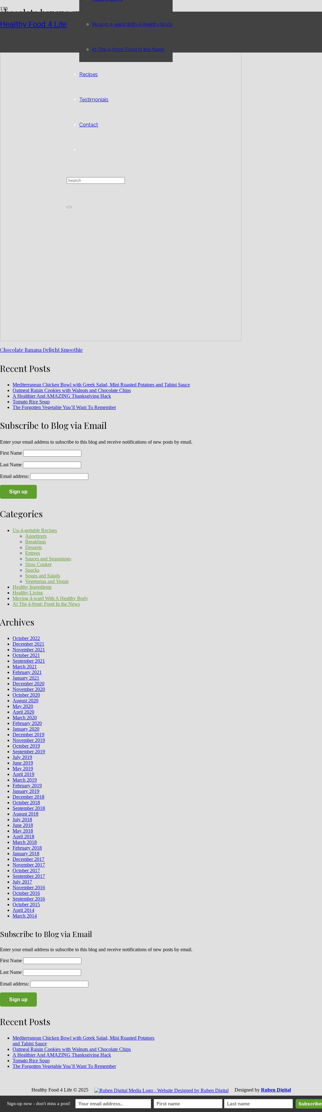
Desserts (33, 547)
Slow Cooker (38, 564)
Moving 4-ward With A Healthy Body (50, 598)
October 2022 (26, 638)
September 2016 (29, 898)
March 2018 (25, 842)
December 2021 (28, 644)
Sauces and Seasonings (48, 558)
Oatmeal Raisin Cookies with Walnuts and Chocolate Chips (72, 390)
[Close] (69, 207)
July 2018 (22, 819)
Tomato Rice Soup (31, 401)
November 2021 (29, 649)
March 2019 (25, 780)
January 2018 (26, 853)
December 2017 (28, 859)
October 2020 (26, 695)
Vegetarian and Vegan (47, 581)
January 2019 (26, 791)
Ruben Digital (276, 1089)
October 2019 (26, 746)
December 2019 (28, 734)
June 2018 (23, 825)
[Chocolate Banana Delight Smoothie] (121, 339)
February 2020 (27, 723)
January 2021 (26, 678)
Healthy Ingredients (32, 587)
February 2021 (27, 672)
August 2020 (25, 700)
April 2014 (23, 910)
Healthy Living (28, 592)
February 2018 (27, 848)
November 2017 (29, 865)
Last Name (11, 464)
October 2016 (26, 893)
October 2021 (26, 655)
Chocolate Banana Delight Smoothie (41, 349)
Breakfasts (35, 541)
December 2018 (28, 797)
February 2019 (27, 785)
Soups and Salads (42, 575)
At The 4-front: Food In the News (46, 604)
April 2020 (23, 712)
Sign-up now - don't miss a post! (38, 1103)
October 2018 (26, 802)
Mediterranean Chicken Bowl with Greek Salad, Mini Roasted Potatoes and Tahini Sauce (101, 384)
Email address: (15, 476)
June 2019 (23, 763)
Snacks (32, 570)
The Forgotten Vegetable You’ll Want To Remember (64, 407)
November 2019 (29, 740)
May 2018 (23, 831)
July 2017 (22, 882)
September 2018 (29, 808)
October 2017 (26, 870)
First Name (11, 453)
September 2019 (29, 751)
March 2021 (25, 666)
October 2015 (26, 904)
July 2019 (22, 757)
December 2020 (28, 683)
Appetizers (36, 536)
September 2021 (29, 661)
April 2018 (23, 836)
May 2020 (23, 706)
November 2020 (29, 689)
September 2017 (29, 876)
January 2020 (26, 729)
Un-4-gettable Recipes (35, 530)
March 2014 (25, 915)
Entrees (32, 553)
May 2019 (23, 768)
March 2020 (25, 717)
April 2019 (23, 774)
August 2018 (25, 814)
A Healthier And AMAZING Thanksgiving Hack (62, 396)
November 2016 (29, 887)
